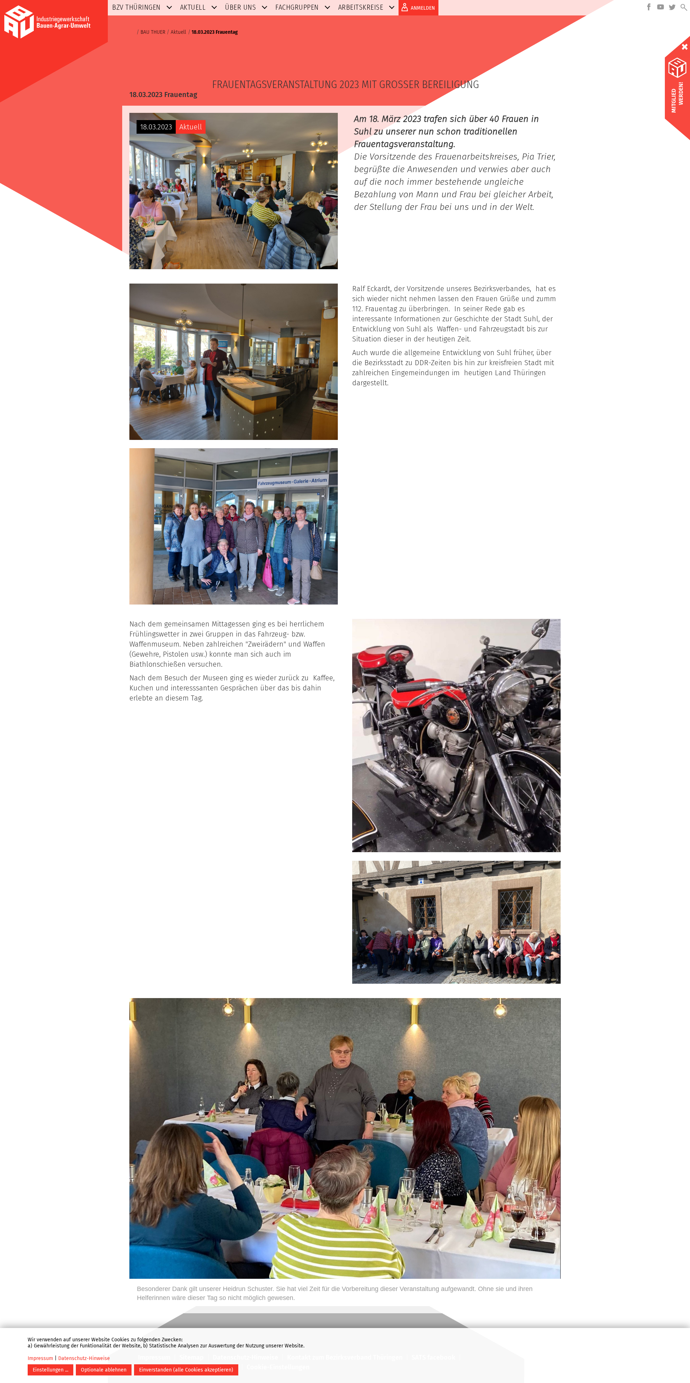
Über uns (240, 7)
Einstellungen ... (50, 1370)
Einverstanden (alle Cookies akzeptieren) (186, 1370)
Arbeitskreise (360, 7)
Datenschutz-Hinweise (84, 1358)
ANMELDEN (423, 8)
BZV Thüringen (136, 7)
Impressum (40, 1358)
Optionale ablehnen (103, 1370)
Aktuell (193, 7)
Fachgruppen (297, 7)
